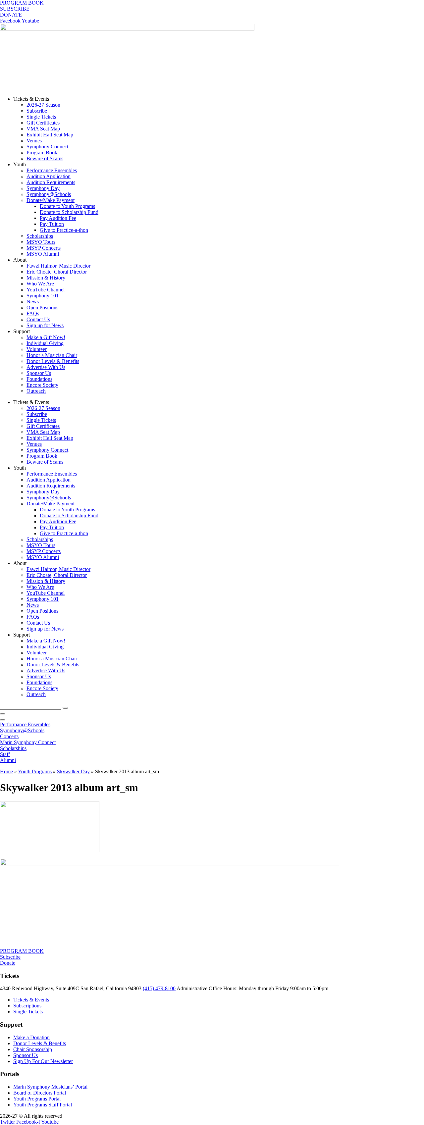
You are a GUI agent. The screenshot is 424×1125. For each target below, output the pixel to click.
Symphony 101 (42, 295)
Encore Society (42, 385)
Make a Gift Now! (45, 337)
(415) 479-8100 (159, 988)
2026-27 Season (43, 105)
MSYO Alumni (42, 254)
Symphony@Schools (48, 194)
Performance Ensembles (51, 170)
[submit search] (65, 708)
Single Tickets (41, 117)
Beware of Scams (44, 158)
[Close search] (2, 714)
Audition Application (48, 176)
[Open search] (2, 720)
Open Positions (42, 307)
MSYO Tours (40, 242)
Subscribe (36, 111)
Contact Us (38, 319)
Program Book (41, 152)
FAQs (32, 313)
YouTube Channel (45, 289)
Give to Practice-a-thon (64, 230)
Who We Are (40, 283)
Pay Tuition (52, 224)
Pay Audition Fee (58, 218)
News (32, 301)
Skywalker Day (73, 771)
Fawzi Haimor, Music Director (58, 266)
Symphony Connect (47, 146)
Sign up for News (45, 325)
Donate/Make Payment (50, 200)
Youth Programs (35, 771)
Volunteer (36, 349)
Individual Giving (45, 343)
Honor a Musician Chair (51, 355)
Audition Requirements (50, 182)
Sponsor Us (38, 373)
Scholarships (39, 236)
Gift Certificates (43, 123)
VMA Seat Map (43, 128)
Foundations (39, 379)
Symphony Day (43, 188)
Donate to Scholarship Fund (69, 212)
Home (6, 771)
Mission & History (45, 278)
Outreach (36, 391)
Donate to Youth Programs (67, 206)
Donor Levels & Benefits (52, 361)
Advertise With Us (45, 367)
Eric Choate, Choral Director (56, 272)
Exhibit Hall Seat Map (49, 134)
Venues (34, 140)
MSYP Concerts (43, 248)
